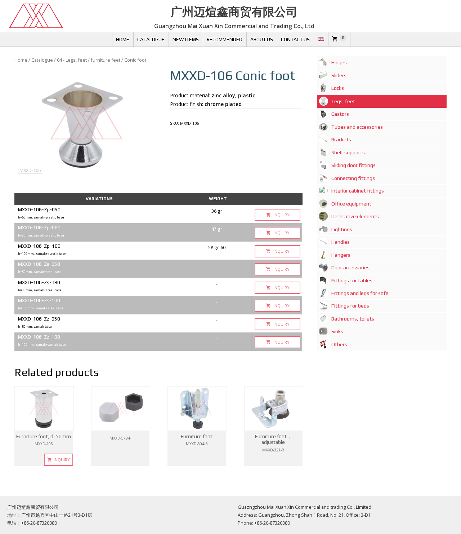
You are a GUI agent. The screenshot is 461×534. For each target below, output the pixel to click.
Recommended (224, 39)
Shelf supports (348, 152)
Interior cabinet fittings (357, 191)
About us (261, 39)
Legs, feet (343, 101)
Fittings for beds (350, 306)
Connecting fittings (353, 178)
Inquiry (281, 214)
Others (339, 344)
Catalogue (151, 39)
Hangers (340, 255)
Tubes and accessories (357, 127)
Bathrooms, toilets (352, 319)
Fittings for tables (351, 280)
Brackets (341, 139)
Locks (337, 88)
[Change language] (321, 39)
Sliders (338, 75)
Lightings (341, 229)
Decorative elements (355, 216)
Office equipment (351, 204)
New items (186, 39)
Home (122, 39)
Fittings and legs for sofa (360, 293)
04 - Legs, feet (72, 60)
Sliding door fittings (353, 165)
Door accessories (350, 267)
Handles (340, 242)
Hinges (339, 62)
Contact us (295, 39)
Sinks (337, 331)
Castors (340, 114)
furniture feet (105, 60)
